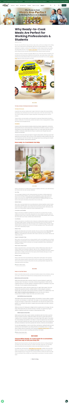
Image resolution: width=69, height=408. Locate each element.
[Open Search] (50, 5)
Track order (64, 5)
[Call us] (66, 401)
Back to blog (35, 359)
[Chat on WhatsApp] (2, 401)
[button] (43, 5)
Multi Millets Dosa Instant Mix (35, 348)
